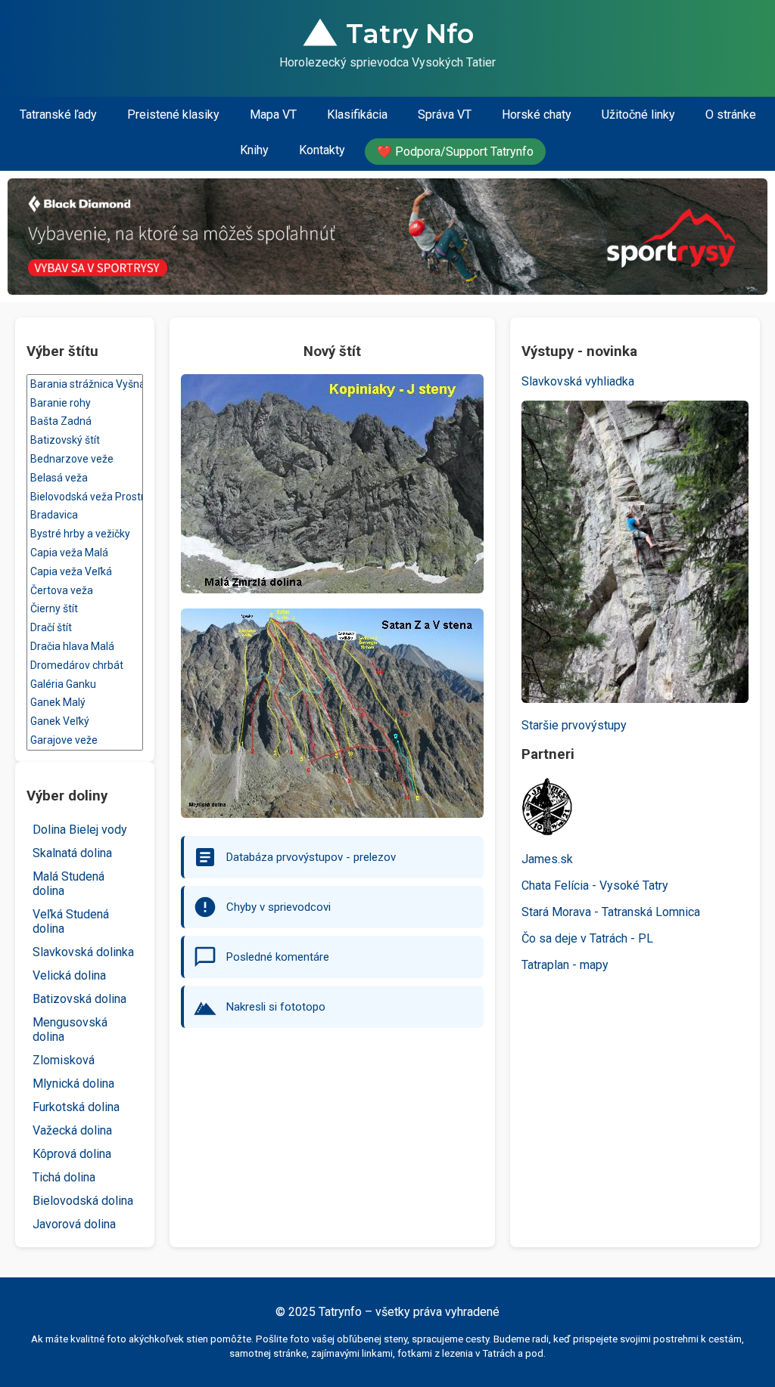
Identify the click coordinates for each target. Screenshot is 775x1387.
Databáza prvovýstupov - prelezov (311, 857)
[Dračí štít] (84, 627)
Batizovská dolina (79, 999)
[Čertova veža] (84, 590)
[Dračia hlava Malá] (84, 646)
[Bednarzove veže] (84, 459)
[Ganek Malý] (84, 702)
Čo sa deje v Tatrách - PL (587, 938)
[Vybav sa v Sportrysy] (387, 236)
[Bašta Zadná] (84, 421)
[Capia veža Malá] (84, 552)
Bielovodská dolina (83, 1201)
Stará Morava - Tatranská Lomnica (610, 912)
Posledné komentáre (277, 957)
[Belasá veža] (84, 478)
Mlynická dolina (73, 1083)
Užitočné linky (638, 114)
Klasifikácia (357, 114)
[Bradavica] (84, 515)
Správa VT (445, 114)
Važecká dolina (72, 1130)
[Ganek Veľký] (84, 721)
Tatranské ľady (58, 114)
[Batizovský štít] (84, 440)
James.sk (547, 859)
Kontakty (322, 150)
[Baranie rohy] (84, 403)
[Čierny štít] (84, 608)
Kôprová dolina (72, 1154)
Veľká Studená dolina (71, 921)
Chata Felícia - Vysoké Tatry (594, 885)
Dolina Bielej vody (80, 829)
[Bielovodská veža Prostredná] (84, 497)
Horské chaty (536, 114)
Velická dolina (69, 975)
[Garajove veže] (84, 740)
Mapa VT (273, 114)
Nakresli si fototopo (275, 1007)
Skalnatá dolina (72, 853)
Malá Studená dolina (68, 883)
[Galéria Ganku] (84, 684)
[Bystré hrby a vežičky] (84, 534)
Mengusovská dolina (70, 1029)
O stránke (730, 114)
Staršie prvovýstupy (574, 725)
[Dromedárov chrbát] (84, 665)
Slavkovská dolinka (83, 952)
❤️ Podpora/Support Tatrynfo (455, 151)
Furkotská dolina (76, 1107)
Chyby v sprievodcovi (278, 907)
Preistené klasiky (173, 114)
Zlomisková (64, 1060)
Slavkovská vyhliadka (577, 381)
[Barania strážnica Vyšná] (84, 384)
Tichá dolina (64, 1177)
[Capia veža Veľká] (84, 571)
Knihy (254, 150)
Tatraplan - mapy (564, 965)
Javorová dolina (74, 1224)
